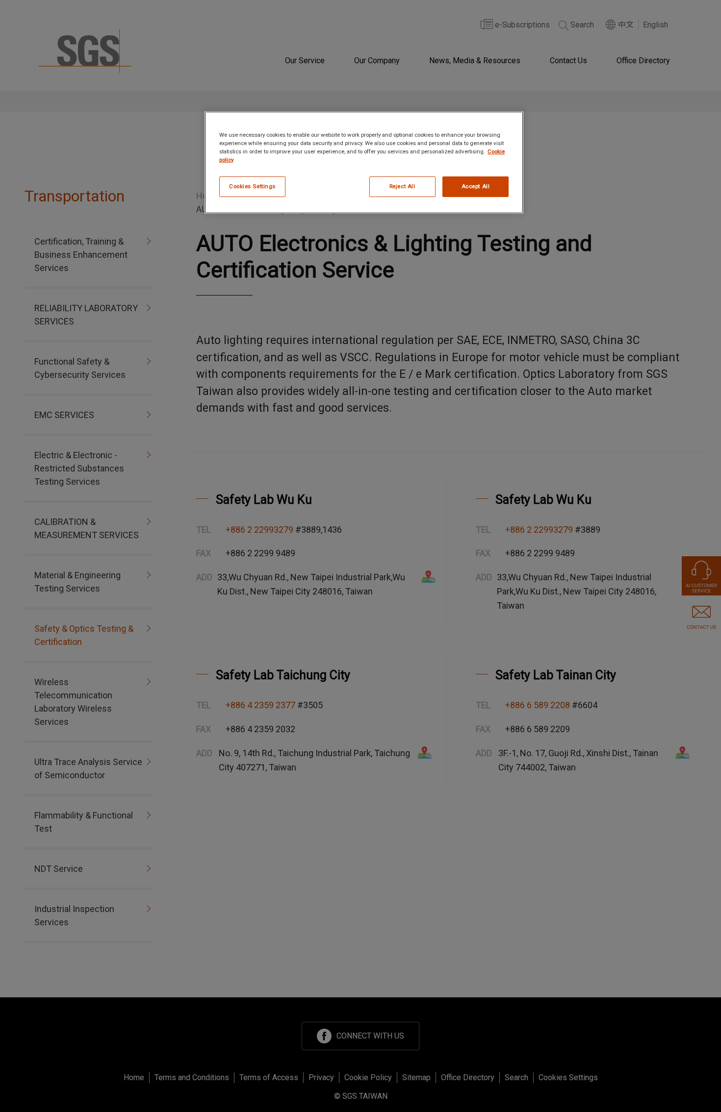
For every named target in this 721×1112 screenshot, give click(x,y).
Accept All (476, 186)
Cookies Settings (252, 186)
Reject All (402, 186)
